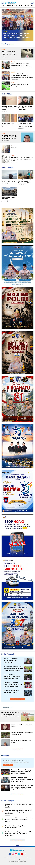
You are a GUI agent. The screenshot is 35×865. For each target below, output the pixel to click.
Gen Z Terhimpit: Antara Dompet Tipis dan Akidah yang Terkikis (25, 108)
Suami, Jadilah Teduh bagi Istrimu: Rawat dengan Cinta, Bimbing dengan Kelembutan (18, 811)
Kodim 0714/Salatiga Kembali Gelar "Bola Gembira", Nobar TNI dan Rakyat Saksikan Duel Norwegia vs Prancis (22, 787)
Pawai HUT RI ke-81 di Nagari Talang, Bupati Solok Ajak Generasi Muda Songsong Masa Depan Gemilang (13, 684)
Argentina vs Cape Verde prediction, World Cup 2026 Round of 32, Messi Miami (22, 779)
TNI (16, 5)
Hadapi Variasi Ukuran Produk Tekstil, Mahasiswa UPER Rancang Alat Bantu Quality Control (25, 125)
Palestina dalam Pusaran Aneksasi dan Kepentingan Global (9, 199)
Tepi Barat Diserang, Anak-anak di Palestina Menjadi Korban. (17, 37)
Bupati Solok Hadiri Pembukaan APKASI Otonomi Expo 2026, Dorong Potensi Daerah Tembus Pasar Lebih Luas (21, 75)
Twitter (20, 856)
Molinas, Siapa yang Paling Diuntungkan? (19, 85)
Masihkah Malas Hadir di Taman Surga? (21, 741)
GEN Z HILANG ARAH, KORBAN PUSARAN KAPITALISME (11, 660)
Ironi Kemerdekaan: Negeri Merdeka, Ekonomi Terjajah (17, 826)
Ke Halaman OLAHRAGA (17, 794)
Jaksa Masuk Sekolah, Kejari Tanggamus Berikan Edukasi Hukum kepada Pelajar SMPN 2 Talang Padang (13, 668)
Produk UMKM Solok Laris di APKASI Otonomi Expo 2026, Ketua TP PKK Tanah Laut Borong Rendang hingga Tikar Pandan (22, 65)
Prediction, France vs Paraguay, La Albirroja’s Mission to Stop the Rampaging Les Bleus (22, 771)
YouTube (23, 856)
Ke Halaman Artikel (17, 748)
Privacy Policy (14, 860)
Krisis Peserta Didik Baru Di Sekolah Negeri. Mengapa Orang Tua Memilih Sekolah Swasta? (19, 819)
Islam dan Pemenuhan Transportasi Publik (11, 691)
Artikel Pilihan (6, 708)
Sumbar (26, 5)
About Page (25, 854)
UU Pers (11, 858)
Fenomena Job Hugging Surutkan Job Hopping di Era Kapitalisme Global (22, 159)
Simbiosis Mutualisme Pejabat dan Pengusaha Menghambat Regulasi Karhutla (9, 136)
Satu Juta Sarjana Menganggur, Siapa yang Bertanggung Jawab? (12, 676)
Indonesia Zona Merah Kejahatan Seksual (21, 725)
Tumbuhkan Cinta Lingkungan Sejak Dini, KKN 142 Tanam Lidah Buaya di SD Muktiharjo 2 (18, 833)
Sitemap (29, 858)
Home (3, 5)
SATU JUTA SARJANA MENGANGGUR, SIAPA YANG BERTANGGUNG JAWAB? (9, 53)
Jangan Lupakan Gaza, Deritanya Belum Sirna (8, 180)
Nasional (10, 5)
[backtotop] (17, 846)
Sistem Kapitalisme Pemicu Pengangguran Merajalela (19, 805)
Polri (20, 5)
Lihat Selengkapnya (17, 699)
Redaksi (6, 858)
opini (4, 33)
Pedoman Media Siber (20, 858)
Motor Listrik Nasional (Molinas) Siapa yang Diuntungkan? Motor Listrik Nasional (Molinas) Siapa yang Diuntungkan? (25, 181)
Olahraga (5, 756)
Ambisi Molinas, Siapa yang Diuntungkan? (8, 124)
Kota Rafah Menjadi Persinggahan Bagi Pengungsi (22, 733)
